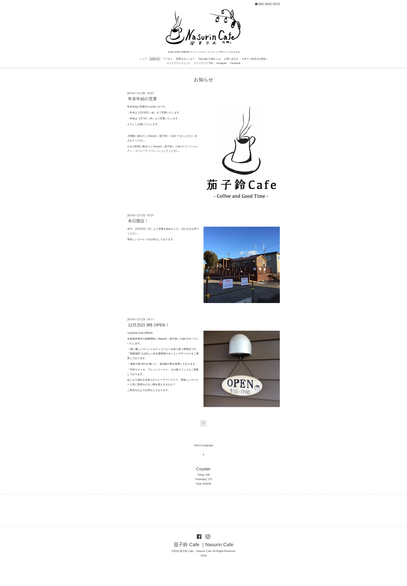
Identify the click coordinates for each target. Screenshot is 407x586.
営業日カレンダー (185, 58)
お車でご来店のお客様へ (255, 58)
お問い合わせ (231, 58)
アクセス (167, 58)
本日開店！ (138, 221)
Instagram (221, 63)
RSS (204, 555)
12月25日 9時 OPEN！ (148, 325)
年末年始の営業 (142, 98)
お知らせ (155, 58)
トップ (143, 58)
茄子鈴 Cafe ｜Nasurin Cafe (203, 544)
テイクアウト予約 (203, 63)
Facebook (235, 63)
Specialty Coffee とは (209, 58)
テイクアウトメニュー (179, 63)
